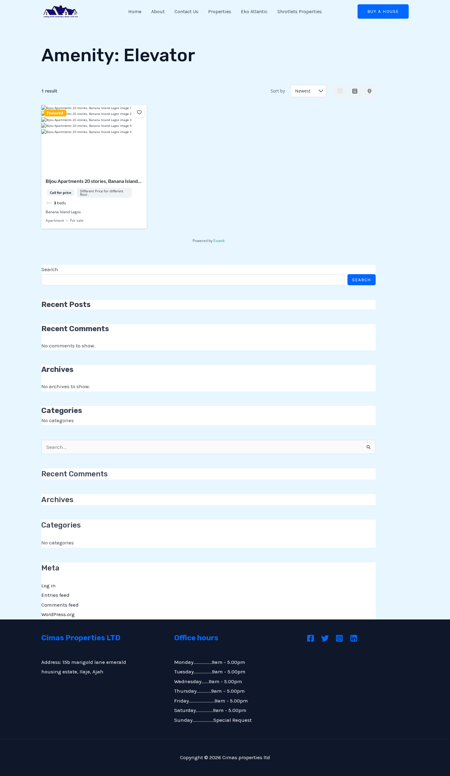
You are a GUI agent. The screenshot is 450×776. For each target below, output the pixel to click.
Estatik (219, 240)
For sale (77, 220)
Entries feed (55, 595)
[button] (383, 11)
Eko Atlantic (254, 11)
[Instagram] (339, 638)
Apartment (55, 220)
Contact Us (186, 11)
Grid (340, 91)
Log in (48, 585)
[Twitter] (325, 638)
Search (49, 269)
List (355, 91)
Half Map (369, 91)
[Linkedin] (354, 638)
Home (134, 11)
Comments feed (60, 605)
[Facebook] (310, 638)
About (158, 11)
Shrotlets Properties (299, 11)
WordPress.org (58, 614)
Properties (219, 11)
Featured (55, 113)
